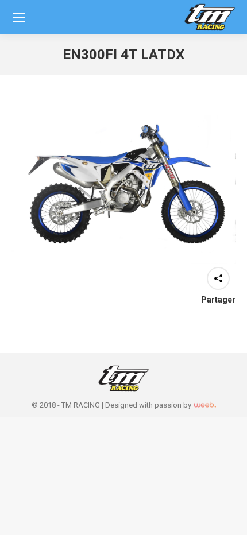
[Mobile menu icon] (18, 17)
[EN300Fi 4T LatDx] (123, 189)
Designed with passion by (149, 405)
